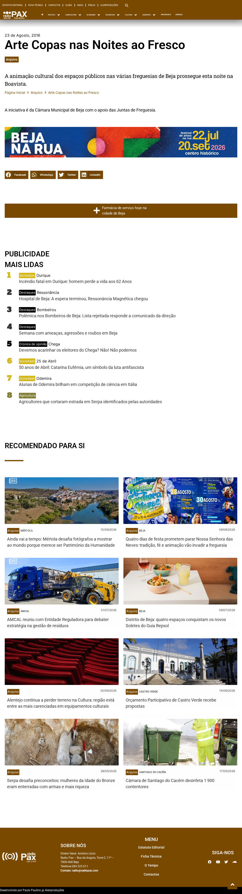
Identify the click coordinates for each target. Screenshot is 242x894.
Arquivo (11, 59)
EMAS (80, 5)
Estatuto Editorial (12, 5)
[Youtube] (217, 862)
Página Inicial (15, 92)
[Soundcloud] (234, 862)
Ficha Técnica (35, 5)
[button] (16, 175)
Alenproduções (109, 5)
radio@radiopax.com (85, 870)
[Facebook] (209, 862)
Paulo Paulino (32, 890)
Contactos (54, 5)
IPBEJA (91, 5)
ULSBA (68, 5)
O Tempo (151, 865)
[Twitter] (226, 862)
